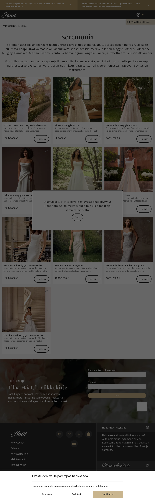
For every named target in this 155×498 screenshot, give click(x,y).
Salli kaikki (108, 494)
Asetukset (47, 494)
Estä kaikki (77, 494)
